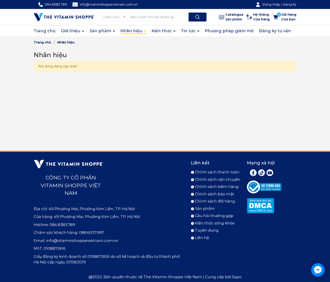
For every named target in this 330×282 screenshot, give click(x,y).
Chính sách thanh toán (217, 172)
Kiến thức (162, 30)
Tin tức (189, 30)
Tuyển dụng (207, 230)
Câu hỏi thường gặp (214, 215)
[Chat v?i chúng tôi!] (318, 270)
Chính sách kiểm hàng (217, 186)
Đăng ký (289, 4)
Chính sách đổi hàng (215, 201)
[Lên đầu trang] (323, 253)
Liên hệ (202, 237)
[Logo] (64, 17)
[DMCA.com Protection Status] (260, 205)
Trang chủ (44, 30)
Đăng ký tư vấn (275, 30)
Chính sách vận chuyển (217, 179)
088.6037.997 (91, 232)
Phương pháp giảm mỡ (229, 30)
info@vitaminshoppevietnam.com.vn (109, 4)
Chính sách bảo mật (214, 194)
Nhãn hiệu (131, 30)
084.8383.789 (56, 4)
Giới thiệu (71, 30)
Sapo (237, 277)
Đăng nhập (271, 4)
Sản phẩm (101, 30)
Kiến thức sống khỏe (215, 223)
